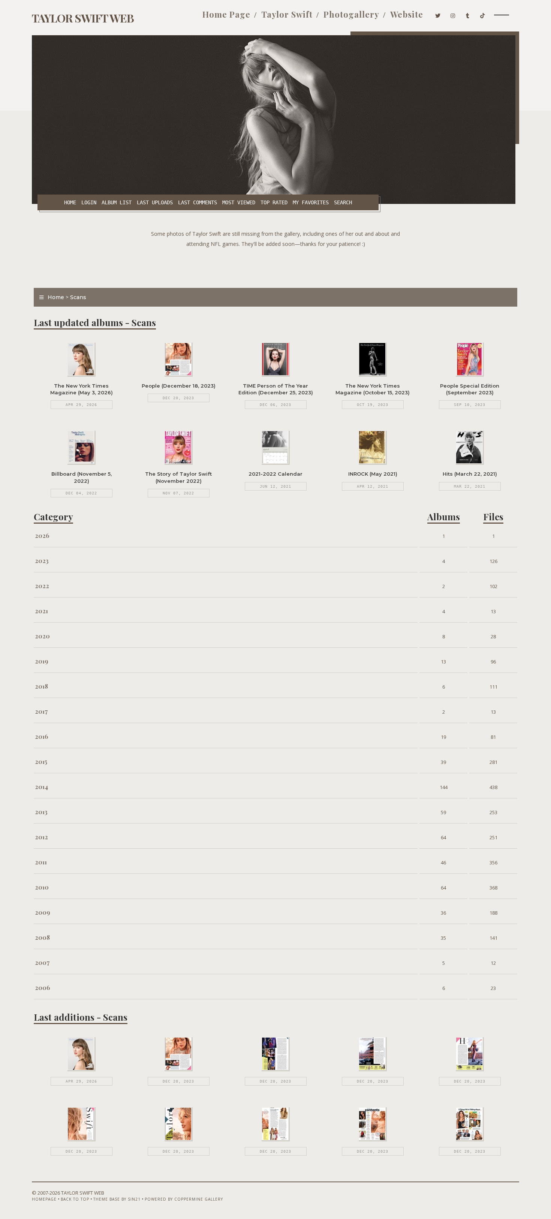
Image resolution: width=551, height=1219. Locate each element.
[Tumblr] (467, 14)
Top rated (274, 202)
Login (88, 202)
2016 (41, 736)
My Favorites (311, 202)
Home (70, 202)
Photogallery (351, 14)
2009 (42, 912)
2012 (41, 837)
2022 (42, 586)
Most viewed (238, 202)
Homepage (44, 1199)
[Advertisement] (275, 266)
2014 (41, 787)
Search (343, 202)
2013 (41, 812)
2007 (42, 962)
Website (406, 14)
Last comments (197, 202)
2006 (42, 987)
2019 (41, 661)
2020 (42, 636)
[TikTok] (482, 14)
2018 (41, 686)
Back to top (75, 1199)
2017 (41, 711)
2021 (41, 611)
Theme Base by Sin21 (117, 1199)
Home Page (226, 14)
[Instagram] (453, 14)
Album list (117, 202)
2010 (42, 887)
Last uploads (155, 202)
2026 (42, 535)
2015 (41, 761)
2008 (42, 937)
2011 (41, 862)
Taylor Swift (287, 14)
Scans (78, 297)
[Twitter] (438, 14)
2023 (42, 561)
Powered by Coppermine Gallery (184, 1199)
